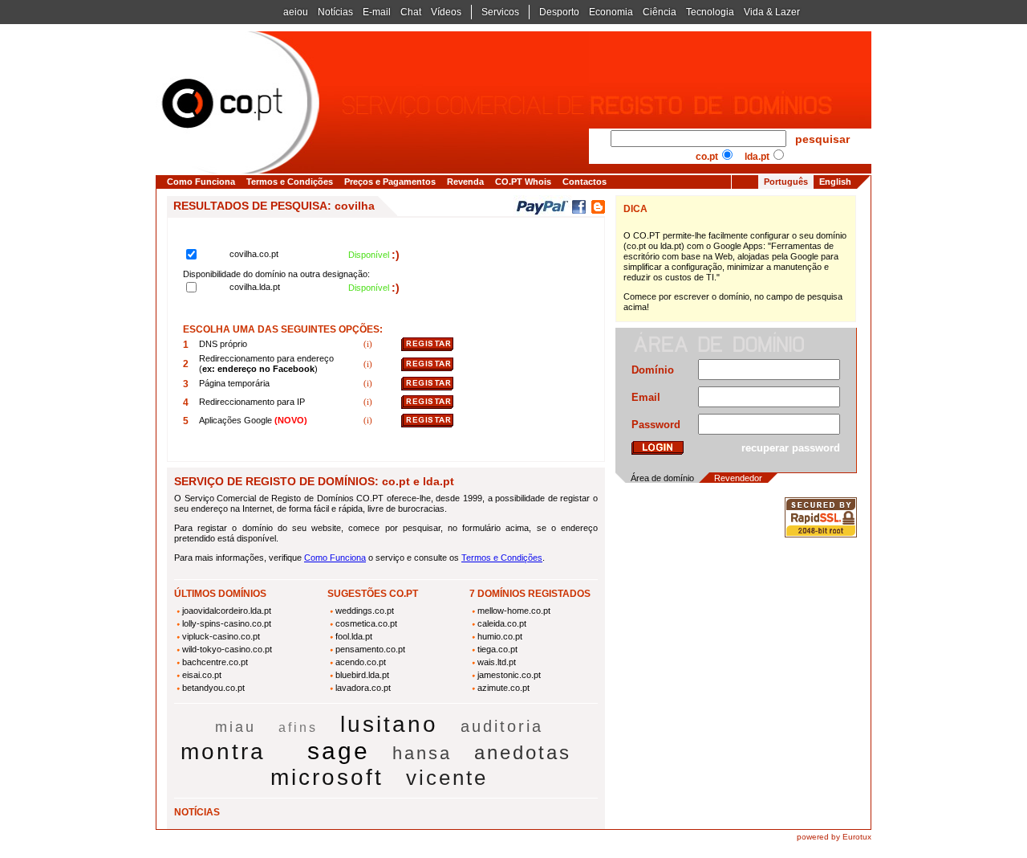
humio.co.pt (499, 636)
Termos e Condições (289, 181)
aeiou (295, 12)
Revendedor (738, 478)
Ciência (659, 12)
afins (298, 727)
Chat (410, 12)
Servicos (500, 12)
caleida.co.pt (501, 623)
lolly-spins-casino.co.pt (226, 623)
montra (223, 751)
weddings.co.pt (364, 610)
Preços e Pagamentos (390, 181)
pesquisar (822, 139)
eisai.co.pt (201, 675)
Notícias (335, 12)
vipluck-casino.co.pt (221, 636)
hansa (422, 753)
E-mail (377, 12)
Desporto (559, 12)
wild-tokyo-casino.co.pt (227, 649)
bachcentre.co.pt (215, 662)
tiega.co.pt (497, 649)
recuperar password (790, 448)
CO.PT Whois (523, 181)
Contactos (584, 181)
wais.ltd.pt (496, 662)
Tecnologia (710, 12)
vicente (447, 778)
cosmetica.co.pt (366, 623)
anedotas (522, 752)
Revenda (465, 181)
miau (235, 727)
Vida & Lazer (772, 12)
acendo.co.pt (360, 662)
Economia (611, 12)
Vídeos (446, 12)
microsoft (327, 777)
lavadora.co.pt (363, 688)
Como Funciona (201, 181)
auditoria (502, 726)
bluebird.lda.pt (362, 675)
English (835, 181)
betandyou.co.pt (213, 688)
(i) (369, 344)
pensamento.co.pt (370, 649)
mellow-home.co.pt (513, 610)
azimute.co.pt (503, 688)
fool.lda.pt (353, 636)
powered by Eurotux (834, 836)
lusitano (389, 724)
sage (338, 750)
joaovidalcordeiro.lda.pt (226, 610)
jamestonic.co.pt (509, 675)
